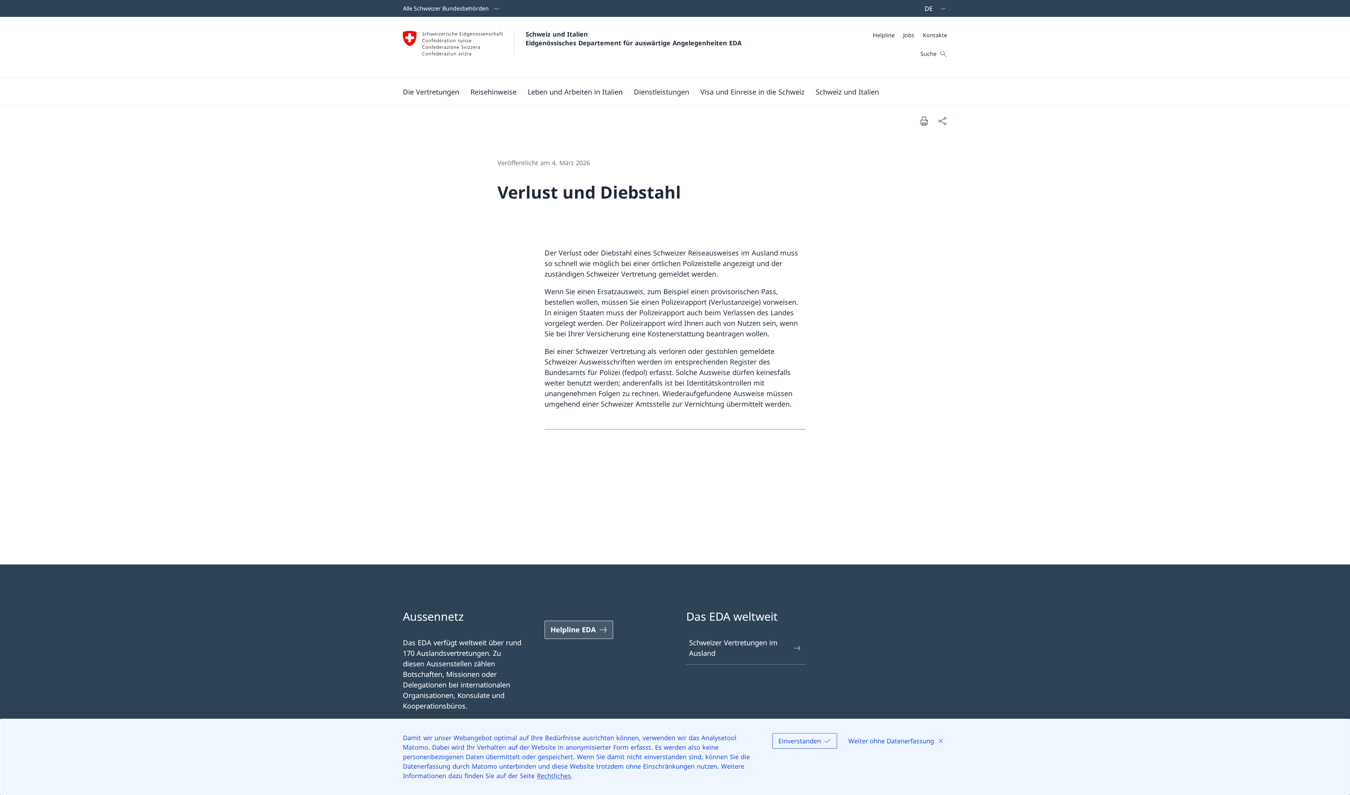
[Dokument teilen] (942, 121)
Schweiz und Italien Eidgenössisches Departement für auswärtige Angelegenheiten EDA (633, 38)
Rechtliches (554, 775)
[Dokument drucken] (924, 121)
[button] (431, 92)
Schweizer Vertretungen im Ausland (733, 648)
